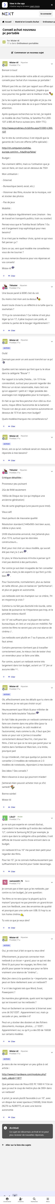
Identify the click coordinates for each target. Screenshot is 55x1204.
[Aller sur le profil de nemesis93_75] (5, 882)
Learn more (5, 5)
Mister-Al (15, 40)
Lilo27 (12, 817)
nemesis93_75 (16, 881)
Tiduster (13, 285)
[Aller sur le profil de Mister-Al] (4, 42)
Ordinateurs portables (27, 43)
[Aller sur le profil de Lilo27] (5, 818)
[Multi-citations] (3, 276)
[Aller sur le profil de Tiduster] (5, 286)
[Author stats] (52, 63)
